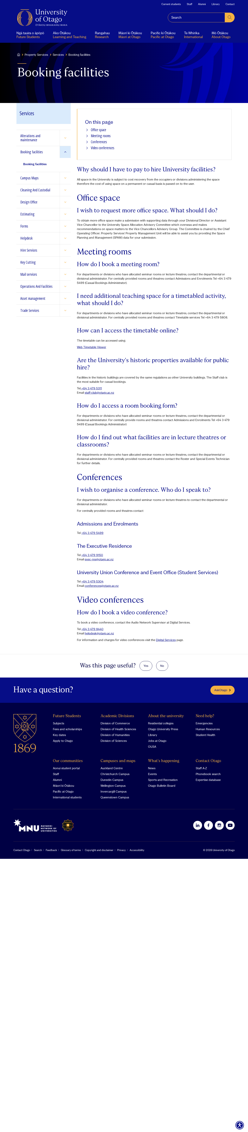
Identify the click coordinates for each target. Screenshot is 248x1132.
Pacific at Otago (63, 791)
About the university (166, 716)
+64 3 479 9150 (92, 554)
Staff (189, 4)
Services (58, 54)
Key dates (59, 734)
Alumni (202, 4)
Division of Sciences (114, 740)
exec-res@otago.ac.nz (99, 559)
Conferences (99, 142)
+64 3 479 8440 (92, 629)
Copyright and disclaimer (99, 850)
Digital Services (166, 639)
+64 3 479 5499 (92, 532)
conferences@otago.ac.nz (102, 585)
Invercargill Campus (114, 791)
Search (38, 850)
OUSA (152, 746)
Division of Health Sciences (118, 729)
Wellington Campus (113, 785)
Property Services (36, 54)
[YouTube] (230, 825)
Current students (171, 4)
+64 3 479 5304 (92, 581)
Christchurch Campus (115, 773)
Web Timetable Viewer (91, 347)
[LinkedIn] (197, 825)
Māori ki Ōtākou (63, 785)
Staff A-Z (201, 768)
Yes (146, 665)
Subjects (58, 723)
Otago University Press (163, 729)
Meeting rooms (101, 136)
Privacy (121, 850)
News (151, 768)
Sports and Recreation (163, 779)
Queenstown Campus (115, 797)
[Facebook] (208, 825)
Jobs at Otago (157, 740)
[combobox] (196, 17)
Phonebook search (208, 773)
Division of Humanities (115, 734)
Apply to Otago (63, 740)
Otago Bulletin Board (161, 785)
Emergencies (204, 723)
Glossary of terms (71, 850)
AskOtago (220, 690)
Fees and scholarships (67, 729)
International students (67, 797)
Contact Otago (208, 761)
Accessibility (137, 850)
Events (152, 773)
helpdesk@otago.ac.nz (99, 633)
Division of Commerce (115, 723)
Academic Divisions (117, 716)
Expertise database (208, 779)
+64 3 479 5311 (91, 388)
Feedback (51, 850)
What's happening (163, 761)
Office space (98, 130)
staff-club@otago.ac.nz (99, 392)
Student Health (205, 734)
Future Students (67, 716)
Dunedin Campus (112, 779)
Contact (230, 4)
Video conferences (102, 148)
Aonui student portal (66, 768)
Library (216, 4)
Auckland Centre (112, 768)
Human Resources (208, 729)
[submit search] (230, 17)
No (162, 665)
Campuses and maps (118, 761)
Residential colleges (160, 723)
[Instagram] (219, 825)
